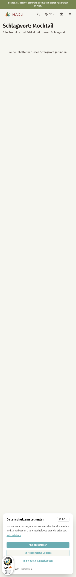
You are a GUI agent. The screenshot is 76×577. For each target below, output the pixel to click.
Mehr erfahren (14, 535)
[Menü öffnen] (70, 14)
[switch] (8, 572)
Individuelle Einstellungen (38, 560)
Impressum (26, 569)
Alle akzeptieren (38, 544)
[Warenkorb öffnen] (61, 14)
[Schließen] (72, 4)
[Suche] (38, 14)
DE (50, 14)
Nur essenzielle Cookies (38, 552)
